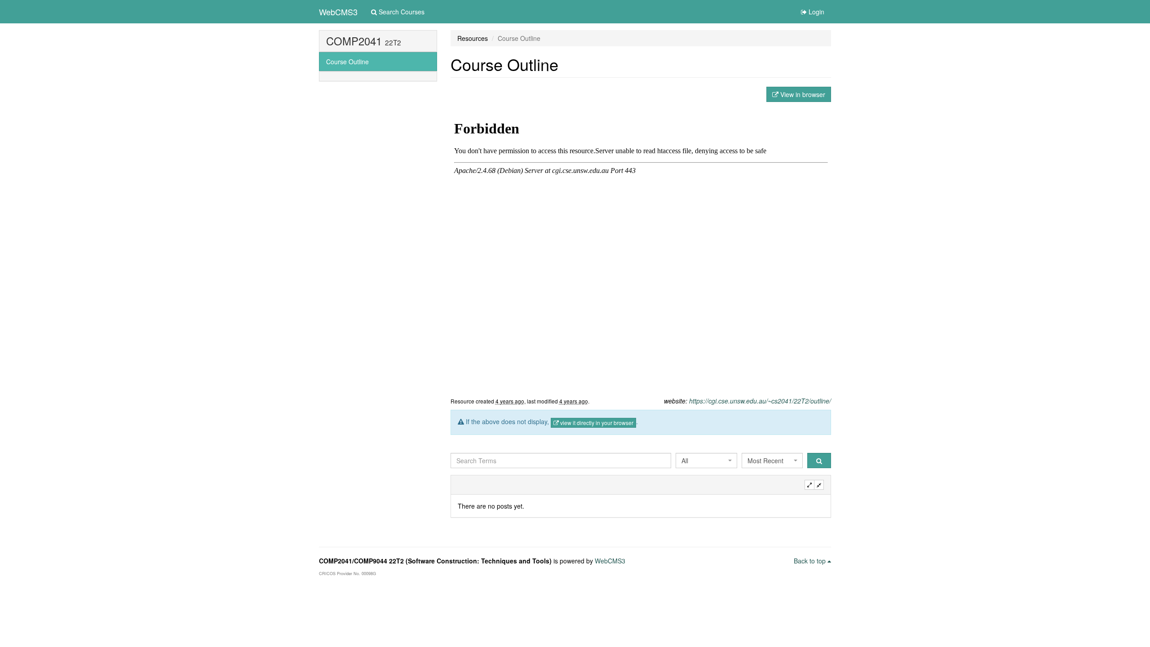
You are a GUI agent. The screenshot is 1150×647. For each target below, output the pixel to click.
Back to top (810, 560)
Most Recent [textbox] (765, 460)
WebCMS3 (338, 12)
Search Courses (401, 11)
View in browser (801, 94)
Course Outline (347, 61)
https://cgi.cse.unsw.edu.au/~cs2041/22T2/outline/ (760, 400)
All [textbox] (684, 460)
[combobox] (706, 460)
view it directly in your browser (596, 422)
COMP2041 (354, 41)
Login (815, 11)
